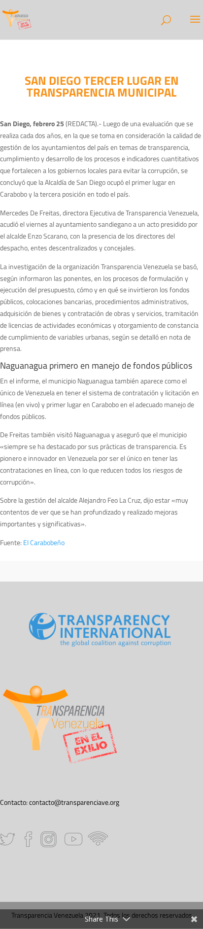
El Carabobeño (44, 542)
